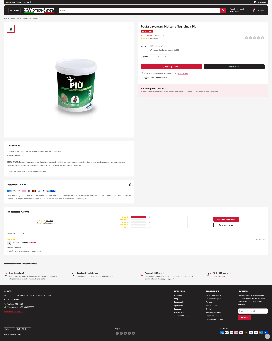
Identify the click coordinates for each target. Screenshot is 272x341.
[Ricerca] (223, 10)
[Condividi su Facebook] (246, 37)
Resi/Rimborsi (211, 305)
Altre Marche (146, 36)
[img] (11, 239)
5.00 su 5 (49, 221)
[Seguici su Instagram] (121, 333)
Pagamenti (178, 302)
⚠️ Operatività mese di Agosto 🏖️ (19, 2)
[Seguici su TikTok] (129, 333)
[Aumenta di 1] (165, 57)
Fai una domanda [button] (226, 225)
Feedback (178, 309)
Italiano (7, 329)
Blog (176, 299)
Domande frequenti (213, 299)
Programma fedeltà (213, 316)
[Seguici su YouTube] (125, 333)
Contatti (209, 309)
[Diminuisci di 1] (152, 57)
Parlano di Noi (179, 312)
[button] (145, 39)
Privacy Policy (211, 302)
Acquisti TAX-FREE (181, 316)
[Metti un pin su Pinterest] (250, 37)
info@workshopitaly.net (13, 311)
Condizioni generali (214, 295)
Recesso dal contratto (214, 319)
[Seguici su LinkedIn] (133, 333)
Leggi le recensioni (220, 276)
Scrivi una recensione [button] (226, 219)
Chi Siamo (178, 295)
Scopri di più (183, 73)
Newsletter (261, 2)
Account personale (213, 312)
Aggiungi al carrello (172, 67)
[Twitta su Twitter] (254, 37)
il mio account (236, 11)
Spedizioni (178, 305)
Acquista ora (234, 67)
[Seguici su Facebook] (117, 333)
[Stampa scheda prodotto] (262, 37)
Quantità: (144, 57)
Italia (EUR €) (21, 329)
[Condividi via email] (258, 37)
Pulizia (6, 18)
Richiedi (244, 317)
